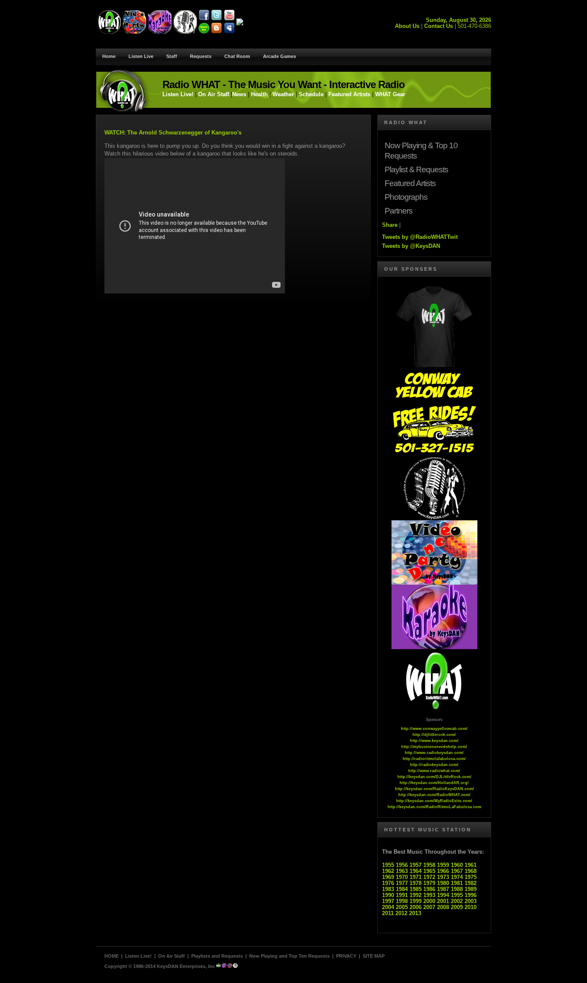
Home (109, 56)
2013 (415, 913)
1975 (471, 877)
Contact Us (438, 26)
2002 (457, 901)
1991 (402, 895)
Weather (283, 94)
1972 (429, 877)
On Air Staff (213, 94)
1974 (457, 877)
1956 (402, 865)
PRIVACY (346, 956)
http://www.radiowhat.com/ (434, 771)
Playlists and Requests (217, 956)
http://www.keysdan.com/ (434, 741)
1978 (416, 883)
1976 (388, 883)
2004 (388, 907)
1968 (471, 871)
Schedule (311, 94)
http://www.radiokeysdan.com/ (434, 753)
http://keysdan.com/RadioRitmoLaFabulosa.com (434, 807)
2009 (457, 907)
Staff (171, 56)
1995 (457, 895)
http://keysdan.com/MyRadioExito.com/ (434, 801)
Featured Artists (349, 94)
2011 (388, 913)
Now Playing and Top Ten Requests (289, 956)
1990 (388, 895)
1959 (443, 865)
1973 (443, 877)
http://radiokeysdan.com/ (434, 765)
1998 (402, 901)
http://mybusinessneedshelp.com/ (434, 747)
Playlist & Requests (416, 169)
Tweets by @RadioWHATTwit (420, 237)
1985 (416, 889)
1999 (416, 901)
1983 (388, 889)
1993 (429, 895)
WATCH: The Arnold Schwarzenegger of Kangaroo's (173, 132)
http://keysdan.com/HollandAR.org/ (434, 783)
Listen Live (140, 56)
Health (259, 94)
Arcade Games (279, 56)
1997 (388, 901)
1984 (402, 889)
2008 (443, 907)
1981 (457, 883)
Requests (200, 56)
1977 (402, 883)
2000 (429, 901)
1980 (443, 883)
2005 (402, 907)
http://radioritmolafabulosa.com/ (434, 759)
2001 (443, 901)
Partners (399, 210)
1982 (471, 883)
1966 (443, 871)
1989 (471, 889)
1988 (457, 889)
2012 (401, 913)
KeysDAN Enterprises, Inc (186, 966)
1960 (457, 865)
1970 (402, 877)
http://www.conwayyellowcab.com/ (434, 729)
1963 (402, 871)
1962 (388, 871)
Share (389, 225)
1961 (471, 865)
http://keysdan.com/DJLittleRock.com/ (434, 777)
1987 (443, 889)
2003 (471, 901)
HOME (111, 956)
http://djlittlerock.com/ (434, 735)
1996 (471, 895)
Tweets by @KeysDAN (411, 246)
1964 (416, 871)
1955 (388, 865)
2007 (429, 907)
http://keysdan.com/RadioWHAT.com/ (434, 795)
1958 (429, 865)
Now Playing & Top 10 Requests (421, 150)
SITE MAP (374, 956)
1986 (429, 889)
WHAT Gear (389, 94)
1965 (429, 871)
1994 (443, 895)
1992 (416, 895)
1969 (388, 877)
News (239, 94)
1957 (416, 865)
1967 (457, 871)
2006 (416, 907)
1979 (429, 883)
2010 (471, 907)
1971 (416, 877)
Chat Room (237, 56)
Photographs (406, 196)
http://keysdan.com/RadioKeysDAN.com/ (434, 789)
